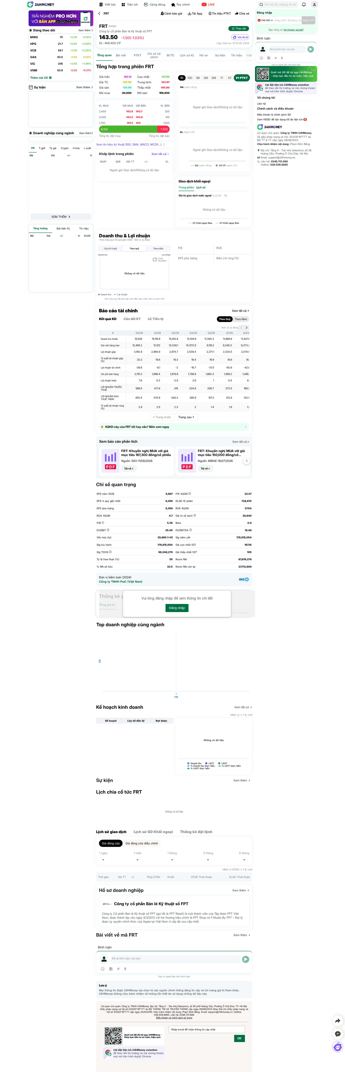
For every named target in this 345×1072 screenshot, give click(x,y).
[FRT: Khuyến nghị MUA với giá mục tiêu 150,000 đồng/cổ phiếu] (187, 471)
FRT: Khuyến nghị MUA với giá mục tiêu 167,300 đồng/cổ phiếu (146, 453)
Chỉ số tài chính (154, 55)
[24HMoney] (40, 4)
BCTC (170, 55)
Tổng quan (104, 55)
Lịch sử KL (187, 55)
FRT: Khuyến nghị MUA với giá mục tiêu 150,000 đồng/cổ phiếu (221, 453)
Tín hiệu (236, 55)
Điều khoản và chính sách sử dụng (174, 1017)
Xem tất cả (158, 154)
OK (239, 1038)
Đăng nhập (177, 608)
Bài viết (121, 55)
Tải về (127, 468)
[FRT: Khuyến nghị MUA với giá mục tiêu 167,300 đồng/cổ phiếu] (110, 471)
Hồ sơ (203, 55)
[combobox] (265, 20)
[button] (246, 460)
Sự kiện (220, 55)
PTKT (137, 55)
